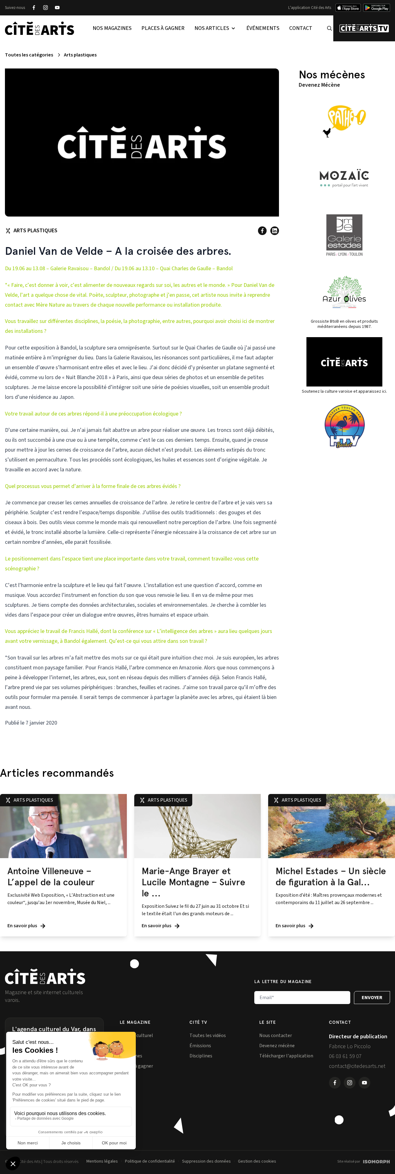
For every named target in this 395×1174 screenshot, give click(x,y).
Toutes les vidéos (207, 1035)
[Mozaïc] (344, 178)
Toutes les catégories (29, 55)
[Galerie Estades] (344, 235)
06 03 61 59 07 (345, 1056)
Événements (262, 28)
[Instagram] (45, 7)
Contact (300, 28)
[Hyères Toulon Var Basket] (344, 426)
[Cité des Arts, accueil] (45, 976)
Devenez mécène (277, 1045)
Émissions (200, 1045)
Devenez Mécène (319, 85)
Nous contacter (275, 1035)
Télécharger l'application (286, 1055)
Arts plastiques (80, 55)
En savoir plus (22, 925)
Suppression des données (206, 1161)
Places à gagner (163, 28)
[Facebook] (33, 7)
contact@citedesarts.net (357, 1066)
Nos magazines (112, 28)
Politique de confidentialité (150, 1161)
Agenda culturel (136, 1035)
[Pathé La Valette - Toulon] (344, 121)
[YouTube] (57, 7)
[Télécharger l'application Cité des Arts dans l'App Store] (348, 8)
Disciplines (200, 1055)
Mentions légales (102, 1161)
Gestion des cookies (257, 1161)
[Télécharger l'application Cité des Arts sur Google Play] (376, 7)
